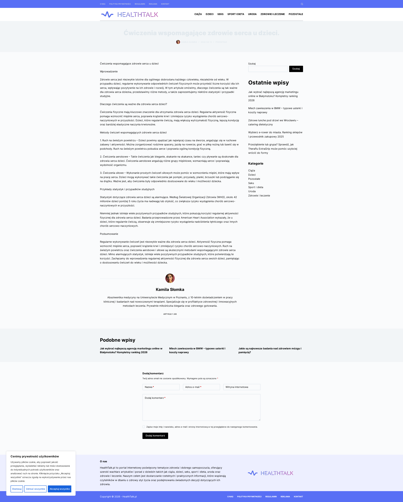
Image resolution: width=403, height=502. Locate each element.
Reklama (153, 4)
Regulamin (140, 4)
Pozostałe (296, 14)
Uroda (252, 14)
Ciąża (198, 14)
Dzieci (209, 14)
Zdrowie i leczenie (273, 14)
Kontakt (165, 4)
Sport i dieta (235, 14)
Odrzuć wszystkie (35, 488)
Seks (220, 14)
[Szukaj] (302, 4)
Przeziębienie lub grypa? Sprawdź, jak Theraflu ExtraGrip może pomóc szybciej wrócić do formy (272, 148)
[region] (41, 473)
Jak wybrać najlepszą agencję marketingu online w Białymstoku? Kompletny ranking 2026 (273, 96)
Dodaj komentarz (155, 397)
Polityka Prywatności (120, 4)
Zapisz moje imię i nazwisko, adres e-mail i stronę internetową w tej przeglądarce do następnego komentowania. (202, 427)
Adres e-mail (193, 386)
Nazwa (149, 386)
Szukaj (252, 63)
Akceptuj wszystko (60, 488)
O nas (102, 4)
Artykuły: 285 (170, 314)
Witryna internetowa (237, 386)
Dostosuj (16, 488)
